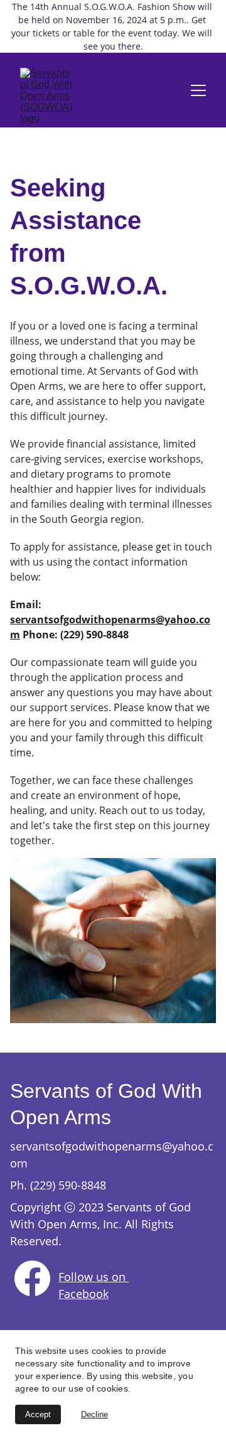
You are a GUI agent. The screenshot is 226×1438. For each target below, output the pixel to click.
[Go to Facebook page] (32, 1278)
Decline (94, 1414)
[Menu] (198, 90)
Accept (38, 1414)
